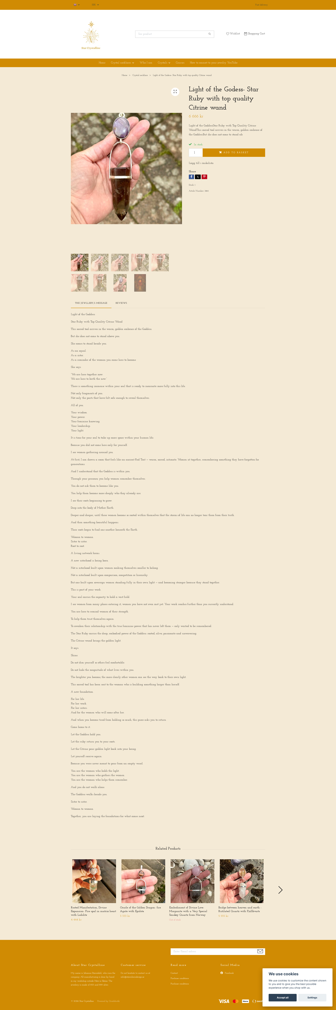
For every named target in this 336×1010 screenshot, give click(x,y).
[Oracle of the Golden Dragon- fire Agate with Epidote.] (143, 881)
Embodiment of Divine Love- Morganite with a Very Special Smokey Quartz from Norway (188, 911)
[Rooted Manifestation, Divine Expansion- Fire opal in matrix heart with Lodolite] (94, 881)
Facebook (229, 973)
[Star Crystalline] (119, 34)
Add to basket (236, 152)
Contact (174, 973)
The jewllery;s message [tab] (91, 303)
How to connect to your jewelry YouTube (213, 62)
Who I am (146, 62)
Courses (180, 62)
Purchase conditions (180, 978)
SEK (94, 5)
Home (102, 62)
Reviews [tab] (121, 303)
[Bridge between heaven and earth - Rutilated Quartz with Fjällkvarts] (241, 881)
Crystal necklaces (121, 62)
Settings (312, 997)
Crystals (162, 62)
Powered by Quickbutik (108, 1001)
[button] (280, 890)
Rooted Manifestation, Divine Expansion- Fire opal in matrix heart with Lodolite (93, 911)
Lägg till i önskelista (201, 163)
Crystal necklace (140, 75)
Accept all (283, 997)
